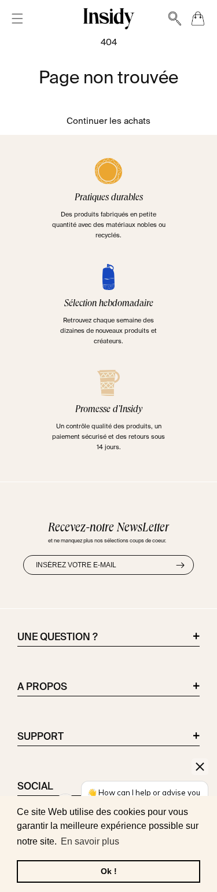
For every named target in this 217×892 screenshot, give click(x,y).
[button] (17, 19)
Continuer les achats (108, 121)
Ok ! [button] (109, 871)
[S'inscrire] (180, 565)
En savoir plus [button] (90, 841)
